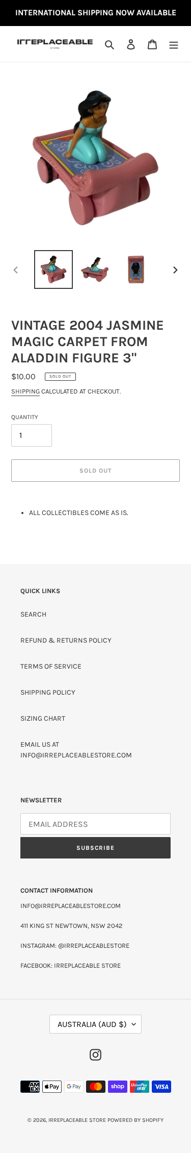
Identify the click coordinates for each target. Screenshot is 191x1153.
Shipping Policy (47, 692)
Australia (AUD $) (92, 1024)
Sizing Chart (42, 718)
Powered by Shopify (135, 1120)
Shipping (25, 391)
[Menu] (173, 44)
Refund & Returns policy (66, 640)
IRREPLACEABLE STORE (77, 1120)
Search (33, 614)
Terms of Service (50, 666)
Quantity (24, 417)
